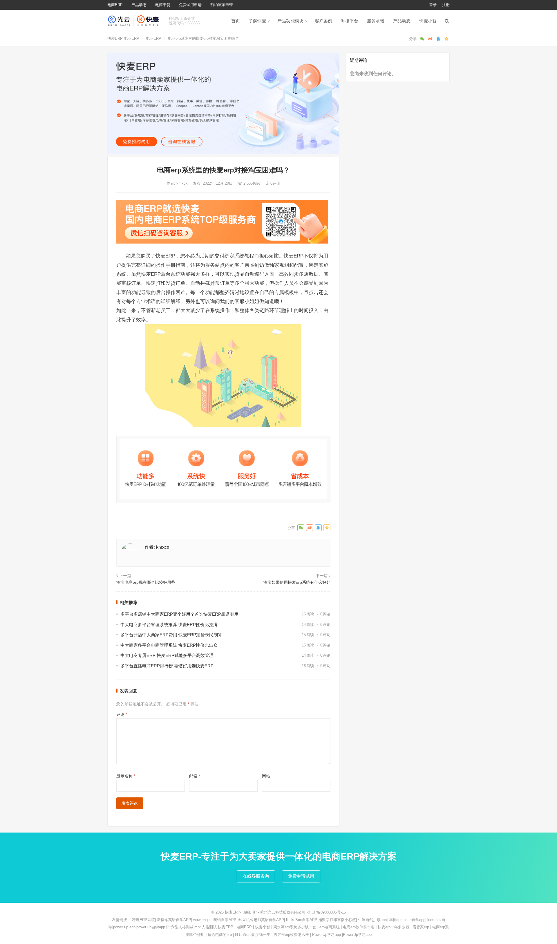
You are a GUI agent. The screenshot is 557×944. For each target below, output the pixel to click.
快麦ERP (225, 927)
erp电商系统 (329, 927)
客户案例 (323, 20)
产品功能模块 (290, 20)
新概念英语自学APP (174, 920)
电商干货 (162, 5)
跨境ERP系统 (143, 920)
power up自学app (150, 927)
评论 (121, 714)
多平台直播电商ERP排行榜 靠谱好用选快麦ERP (167, 665)
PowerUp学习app (326, 934)
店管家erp (421, 927)
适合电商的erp (220, 934)
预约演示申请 (221, 5)
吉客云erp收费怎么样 (291, 934)
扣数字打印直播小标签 (337, 920)
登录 (433, 5)
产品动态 (139, 5)
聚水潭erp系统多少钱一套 (294, 927)
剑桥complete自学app (407, 920)
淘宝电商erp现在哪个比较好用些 (145, 582)
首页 (235, 20)
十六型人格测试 (180, 927)
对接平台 (349, 20)
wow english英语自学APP (214, 920)
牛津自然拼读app (372, 920)
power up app (124, 927)
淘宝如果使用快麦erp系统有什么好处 (296, 582)
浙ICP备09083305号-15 (326, 912)
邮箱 (194, 776)
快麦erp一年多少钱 (393, 927)
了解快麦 (257, 20)
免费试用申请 (190, 5)
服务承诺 (375, 20)
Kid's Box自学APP (301, 920)
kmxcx (182, 183)
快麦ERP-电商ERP (123, 38)
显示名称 (125, 776)
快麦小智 (428, 20)
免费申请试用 (301, 875)
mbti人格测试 (205, 927)
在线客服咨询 (256, 875)
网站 (266, 776)
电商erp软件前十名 (359, 927)
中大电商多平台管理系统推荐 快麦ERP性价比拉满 (169, 624)
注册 (446, 5)
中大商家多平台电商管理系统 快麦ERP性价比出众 (169, 645)
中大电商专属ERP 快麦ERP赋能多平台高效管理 (167, 655)
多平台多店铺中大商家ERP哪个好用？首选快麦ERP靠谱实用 (179, 614)
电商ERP (115, 5)
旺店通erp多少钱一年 (252, 934)
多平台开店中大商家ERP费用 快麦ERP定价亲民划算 (171, 634)
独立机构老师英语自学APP (261, 920)
